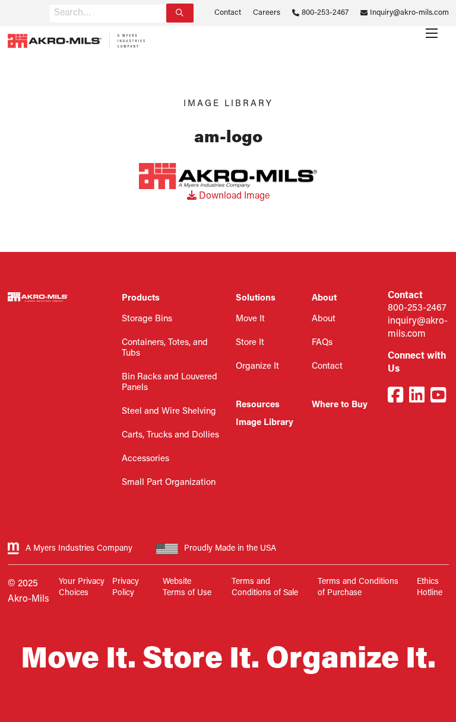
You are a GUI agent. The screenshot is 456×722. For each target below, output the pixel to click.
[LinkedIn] (417, 397)
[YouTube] (438, 397)
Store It (250, 342)
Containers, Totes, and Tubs (165, 348)
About (323, 319)
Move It (250, 319)
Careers (266, 13)
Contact (227, 13)
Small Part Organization (169, 482)
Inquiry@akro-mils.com (409, 13)
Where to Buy (340, 405)
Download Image (233, 196)
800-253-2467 (325, 13)
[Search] (180, 13)
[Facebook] (395, 397)
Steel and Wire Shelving (169, 411)
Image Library (264, 422)
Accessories (145, 459)
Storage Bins (147, 319)
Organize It (257, 366)
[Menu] (432, 33)
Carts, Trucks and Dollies (170, 435)
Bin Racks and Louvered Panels (169, 382)
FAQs (322, 342)
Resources (258, 405)
